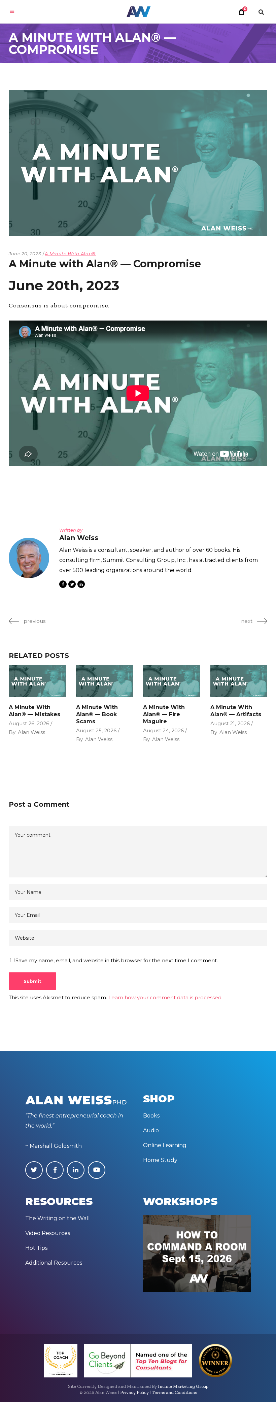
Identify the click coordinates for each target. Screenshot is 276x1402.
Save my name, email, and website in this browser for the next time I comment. (116, 960)
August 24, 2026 (163, 730)
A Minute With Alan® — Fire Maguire (164, 714)
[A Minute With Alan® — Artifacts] (239, 681)
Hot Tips (36, 1248)
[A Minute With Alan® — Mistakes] (37, 681)
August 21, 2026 (230, 723)
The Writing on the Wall (57, 1218)
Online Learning (164, 1145)
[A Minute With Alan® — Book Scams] (104, 681)
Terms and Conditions (174, 1392)
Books (151, 1115)
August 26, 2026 (29, 723)
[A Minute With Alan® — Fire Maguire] (171, 681)
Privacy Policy (134, 1392)
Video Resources (47, 1233)
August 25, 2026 (96, 730)
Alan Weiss (31, 732)
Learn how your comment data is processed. (165, 997)
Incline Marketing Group (183, 1386)
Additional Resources (53, 1263)
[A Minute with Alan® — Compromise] (29, 558)
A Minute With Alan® (70, 253)
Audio (151, 1130)
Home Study (160, 1160)
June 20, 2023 (25, 253)
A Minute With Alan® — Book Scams (97, 714)
